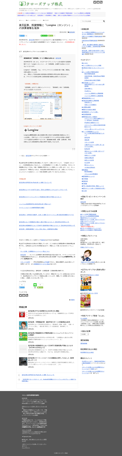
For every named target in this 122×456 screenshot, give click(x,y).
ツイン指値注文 (35, 432)
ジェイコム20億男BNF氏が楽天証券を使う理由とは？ (35, 204)
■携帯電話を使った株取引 (89, 116)
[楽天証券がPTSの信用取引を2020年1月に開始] (23, 314)
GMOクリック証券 (90, 155)
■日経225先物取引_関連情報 (90, 100)
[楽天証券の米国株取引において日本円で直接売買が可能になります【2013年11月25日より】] (23, 349)
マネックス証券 (25, 262)
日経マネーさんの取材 (87, 262)
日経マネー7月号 (93, 293)
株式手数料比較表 (89, 73)
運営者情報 (84, 343)
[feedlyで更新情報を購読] (98, 2)
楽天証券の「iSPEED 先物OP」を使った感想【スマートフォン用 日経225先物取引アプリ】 (46, 214)
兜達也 (43, 240)
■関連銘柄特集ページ (88, 98)
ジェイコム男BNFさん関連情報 (93, 93)
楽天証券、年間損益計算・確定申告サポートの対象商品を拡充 (49, 322)
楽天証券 (72, 32)
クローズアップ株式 (63, 453)
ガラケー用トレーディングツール (94, 129)
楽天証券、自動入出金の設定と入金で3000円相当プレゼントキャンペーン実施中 (93, 52)
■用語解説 (85, 170)
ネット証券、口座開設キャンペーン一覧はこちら (35, 251)
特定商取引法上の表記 (87, 352)
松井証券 (87, 149)
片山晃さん (87, 91)
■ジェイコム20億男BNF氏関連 (90, 216)
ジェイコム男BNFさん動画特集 (93, 96)
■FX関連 (84, 183)
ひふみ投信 (84, 318)
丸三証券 (87, 162)
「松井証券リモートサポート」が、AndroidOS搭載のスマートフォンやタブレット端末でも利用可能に (49, 380)
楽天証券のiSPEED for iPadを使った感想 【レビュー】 (35, 182)
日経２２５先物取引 (90, 104)
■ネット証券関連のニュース (90, 131)
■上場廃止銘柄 (86, 107)
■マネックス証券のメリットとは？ (91, 228)
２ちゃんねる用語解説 (91, 174)
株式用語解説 (88, 171)
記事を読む (31, 317)
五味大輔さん (88, 88)
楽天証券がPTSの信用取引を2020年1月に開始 (43, 311)
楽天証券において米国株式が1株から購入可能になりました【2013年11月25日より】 (44, 222)
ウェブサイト (26, 447)
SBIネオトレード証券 (40, 411)
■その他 (84, 191)
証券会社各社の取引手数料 (92, 80)
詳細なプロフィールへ (87, 247)
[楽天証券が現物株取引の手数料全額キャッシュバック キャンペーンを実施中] (23, 336)
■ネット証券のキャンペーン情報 (91, 65)
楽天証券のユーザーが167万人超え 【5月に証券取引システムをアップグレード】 (43, 189)
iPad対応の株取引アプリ (91, 122)
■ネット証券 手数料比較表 (88, 214)
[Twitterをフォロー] (94, 2)
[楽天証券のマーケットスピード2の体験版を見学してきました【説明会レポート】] (23, 361)
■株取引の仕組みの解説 (89, 109)
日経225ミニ (88, 102)
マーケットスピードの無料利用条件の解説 (31, 207)
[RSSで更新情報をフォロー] (101, 2)
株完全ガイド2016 (93, 275)
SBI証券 (86, 140)
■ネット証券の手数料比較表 (90, 72)
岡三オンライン (89, 165)
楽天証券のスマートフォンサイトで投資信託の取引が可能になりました (40, 197)
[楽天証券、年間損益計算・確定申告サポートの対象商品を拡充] (23, 325)
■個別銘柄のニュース (88, 176)
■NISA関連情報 (86, 114)
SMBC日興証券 (89, 158)
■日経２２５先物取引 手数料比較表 (91, 230)
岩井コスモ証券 (89, 160)
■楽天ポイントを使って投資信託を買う (93, 188)
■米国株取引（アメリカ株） (90, 112)
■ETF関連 (85, 178)
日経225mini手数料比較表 (89, 40)
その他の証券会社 (89, 167)
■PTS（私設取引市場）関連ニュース (93, 186)
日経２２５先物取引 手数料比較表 (92, 36)
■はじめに (85, 63)
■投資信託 (85, 181)
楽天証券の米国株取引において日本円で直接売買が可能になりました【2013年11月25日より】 (47, 225)
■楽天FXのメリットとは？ (88, 218)
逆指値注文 (26, 432)
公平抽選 (46, 262)
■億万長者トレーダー (88, 82)
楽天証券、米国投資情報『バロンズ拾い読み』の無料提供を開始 (38, 229)
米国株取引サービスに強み (42, 264)
